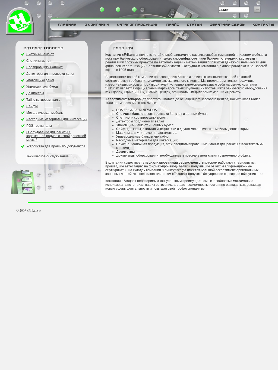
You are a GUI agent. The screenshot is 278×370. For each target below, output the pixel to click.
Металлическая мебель (44, 113)
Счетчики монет (38, 61)
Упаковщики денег (40, 80)
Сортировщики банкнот (44, 67)
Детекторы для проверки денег (50, 74)
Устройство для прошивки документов (55, 146)
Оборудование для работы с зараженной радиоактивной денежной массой (56, 136)
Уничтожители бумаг (42, 87)
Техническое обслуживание (47, 156)
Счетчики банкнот (40, 54)
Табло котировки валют (44, 100)
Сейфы (32, 106)
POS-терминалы (39, 126)
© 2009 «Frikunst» (28, 210)
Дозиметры (35, 93)
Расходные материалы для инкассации (56, 119)
